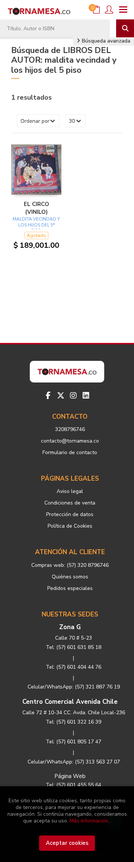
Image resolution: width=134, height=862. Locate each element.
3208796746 (70, 429)
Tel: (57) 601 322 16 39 (73, 721)
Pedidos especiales (70, 588)
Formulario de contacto (69, 452)
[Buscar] (125, 28)
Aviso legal (70, 491)
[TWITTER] (60, 395)
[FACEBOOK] (48, 395)
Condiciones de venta (69, 502)
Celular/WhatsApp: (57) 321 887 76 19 (74, 686)
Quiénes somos (70, 576)
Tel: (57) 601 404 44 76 (73, 667)
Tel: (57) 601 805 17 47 (73, 741)
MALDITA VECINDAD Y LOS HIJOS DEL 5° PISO (36, 225)
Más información (89, 820)
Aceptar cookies (67, 843)
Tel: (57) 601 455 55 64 (73, 784)
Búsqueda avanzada (105, 40)
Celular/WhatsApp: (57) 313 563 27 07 (74, 761)
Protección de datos (69, 514)
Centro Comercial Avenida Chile (70, 701)
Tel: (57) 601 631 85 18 (73, 647)
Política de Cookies (70, 526)
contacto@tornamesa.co (70, 440)
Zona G (70, 627)
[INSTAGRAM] (73, 395)
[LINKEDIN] (86, 395)
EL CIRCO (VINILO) (36, 207)
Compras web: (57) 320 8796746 (70, 565)
